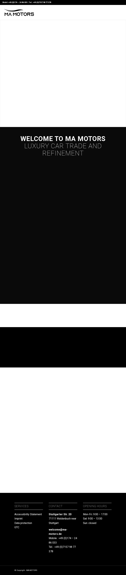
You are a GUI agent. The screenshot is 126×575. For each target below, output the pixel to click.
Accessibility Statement (28, 514)
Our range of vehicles (28, 290)
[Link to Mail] (111, 12)
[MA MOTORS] (18, 12)
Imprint (18, 518)
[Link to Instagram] (116, 12)
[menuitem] (100, 12)
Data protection (23, 523)
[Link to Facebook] (121, 12)
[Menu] (100, 12)
